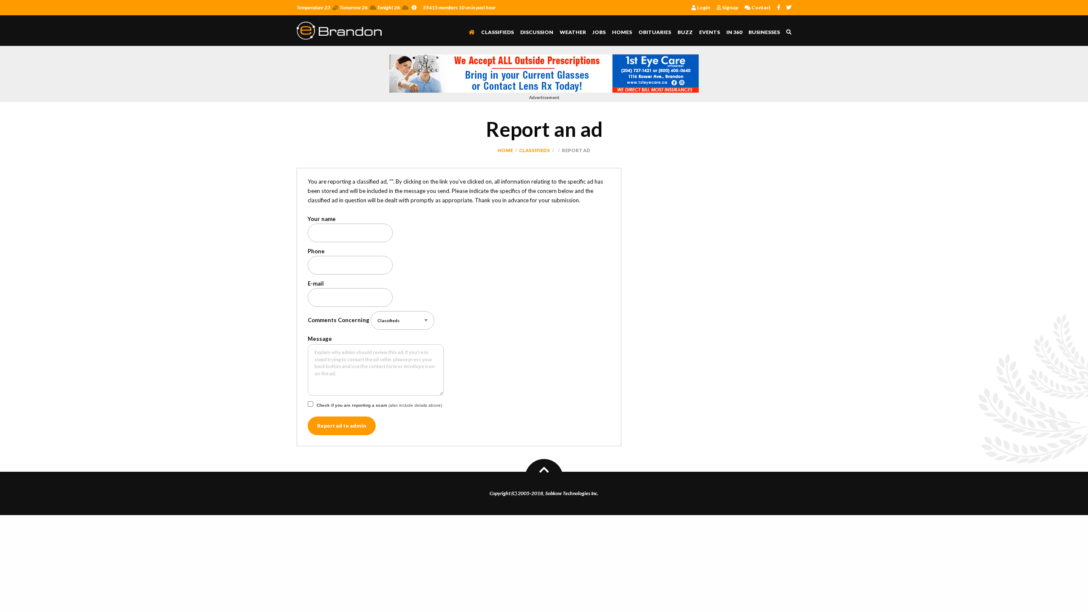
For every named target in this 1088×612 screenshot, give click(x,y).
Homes (622, 32)
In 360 (734, 32)
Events (709, 32)
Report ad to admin (341, 425)
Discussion (536, 32)
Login (703, 7)
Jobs (599, 32)
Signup (729, 7)
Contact (761, 7)
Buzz (685, 32)
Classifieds (497, 32)
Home (505, 150)
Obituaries (654, 32)
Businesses (764, 32)
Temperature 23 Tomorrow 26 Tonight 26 (348, 7)
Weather (573, 32)
